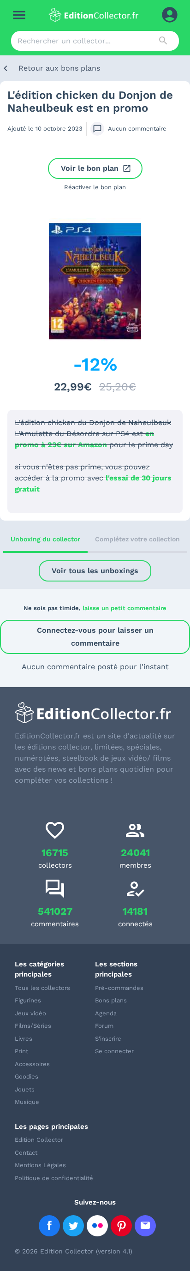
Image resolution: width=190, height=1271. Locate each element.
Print (21, 1051)
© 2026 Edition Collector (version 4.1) (73, 1251)
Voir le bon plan (90, 168)
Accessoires (32, 1064)
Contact (26, 1152)
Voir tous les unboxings (95, 570)
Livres (23, 1038)
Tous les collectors (42, 987)
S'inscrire (108, 1038)
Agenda (106, 1013)
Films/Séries (33, 1025)
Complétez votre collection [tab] (137, 539)
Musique (27, 1101)
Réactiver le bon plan (95, 187)
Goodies (26, 1076)
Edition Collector (39, 1139)
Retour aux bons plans (59, 68)
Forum (104, 1025)
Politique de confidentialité (54, 1178)
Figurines (28, 1000)
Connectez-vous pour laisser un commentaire (95, 636)
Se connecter (114, 1051)
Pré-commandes (119, 987)
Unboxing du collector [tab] (45, 539)
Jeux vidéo (30, 1013)
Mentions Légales (40, 1165)
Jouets (25, 1089)
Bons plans (111, 1000)
